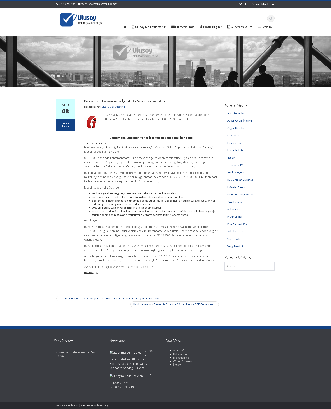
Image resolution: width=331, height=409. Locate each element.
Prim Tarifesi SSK (237, 224)
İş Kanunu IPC (235, 165)
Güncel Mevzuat (182, 361)
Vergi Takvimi (235, 246)
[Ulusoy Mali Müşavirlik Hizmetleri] (81, 19)
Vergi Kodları (234, 239)
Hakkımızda (234, 143)
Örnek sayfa (234, 202)
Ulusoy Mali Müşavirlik (113, 106)
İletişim (231, 157)
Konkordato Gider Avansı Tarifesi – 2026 (75, 354)
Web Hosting (101, 405)
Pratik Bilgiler (234, 216)
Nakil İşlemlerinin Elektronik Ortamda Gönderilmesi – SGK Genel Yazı (174, 304)
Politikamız (233, 209)
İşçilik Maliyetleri (236, 172)
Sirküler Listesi (235, 231)
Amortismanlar (235, 113)
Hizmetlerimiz (235, 150)
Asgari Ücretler (235, 128)
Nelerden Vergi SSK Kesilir (242, 194)
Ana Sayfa (179, 350)
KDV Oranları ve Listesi (240, 179)
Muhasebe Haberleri (67, 405)
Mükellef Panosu (237, 187)
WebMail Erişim (265, 4)
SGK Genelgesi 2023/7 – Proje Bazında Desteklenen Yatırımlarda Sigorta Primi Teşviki (109, 298)
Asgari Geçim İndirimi (239, 120)
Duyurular (233, 135)
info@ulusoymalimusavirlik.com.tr (98, 4)
